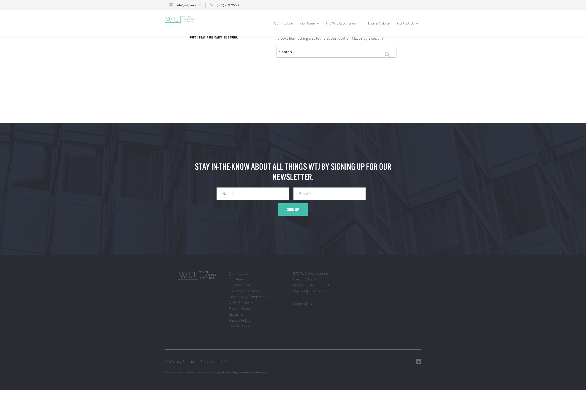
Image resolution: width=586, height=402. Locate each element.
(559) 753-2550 (228, 5)
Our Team (325, 23)
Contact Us (408, 23)
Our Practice (304, 23)
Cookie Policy (239, 325)
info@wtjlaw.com (188, 5)
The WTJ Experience (353, 23)
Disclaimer (237, 313)
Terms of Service (252, 371)
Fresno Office (239, 307)
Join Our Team (240, 284)
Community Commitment (249, 296)
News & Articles (384, 23)
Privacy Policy (239, 319)
